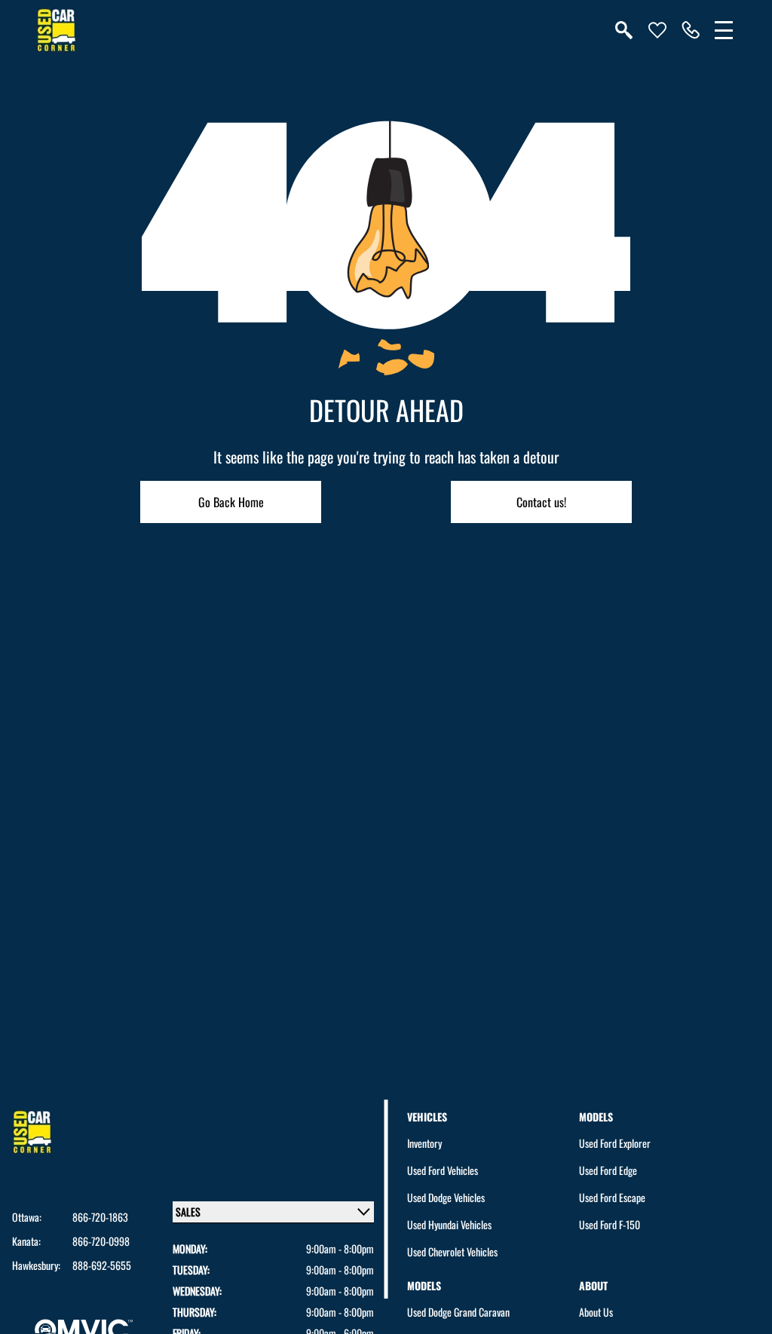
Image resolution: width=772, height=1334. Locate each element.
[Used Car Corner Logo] (56, 30)
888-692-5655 (101, 1265)
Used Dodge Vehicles (446, 1197)
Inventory (424, 1143)
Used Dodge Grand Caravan (458, 1312)
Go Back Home (231, 502)
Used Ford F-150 (609, 1224)
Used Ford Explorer (615, 1143)
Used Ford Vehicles (442, 1170)
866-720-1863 (100, 1217)
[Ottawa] (691, 30)
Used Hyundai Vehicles (449, 1224)
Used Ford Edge (608, 1170)
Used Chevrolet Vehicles (452, 1251)
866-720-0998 (101, 1241)
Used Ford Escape (612, 1197)
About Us (596, 1312)
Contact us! (541, 502)
